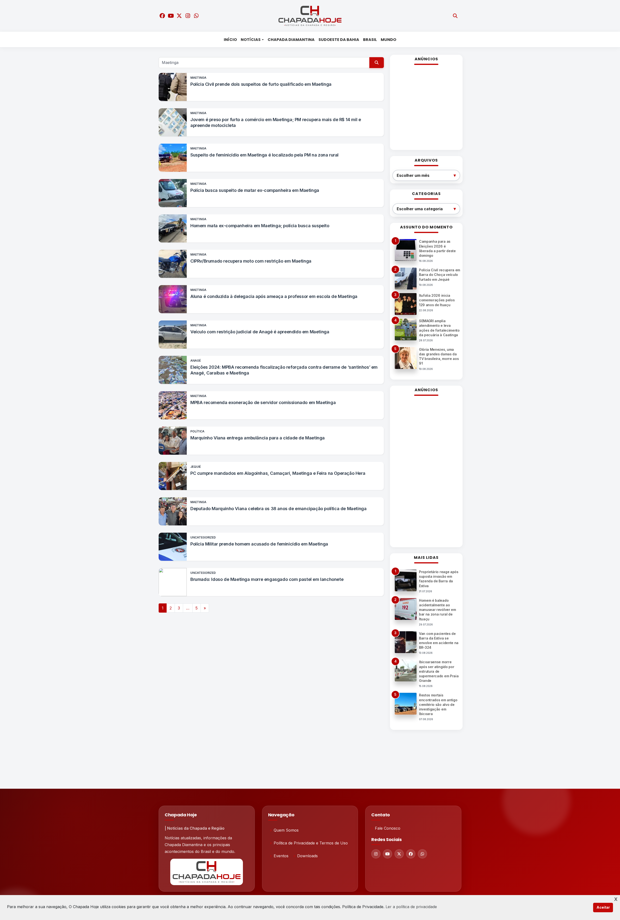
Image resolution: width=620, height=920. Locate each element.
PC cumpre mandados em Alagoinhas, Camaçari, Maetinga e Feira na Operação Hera (277, 473)
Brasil (370, 39)
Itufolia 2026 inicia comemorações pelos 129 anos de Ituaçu (437, 300)
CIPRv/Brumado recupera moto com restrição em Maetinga (250, 261)
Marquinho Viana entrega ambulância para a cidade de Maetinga (257, 437)
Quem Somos (286, 830)
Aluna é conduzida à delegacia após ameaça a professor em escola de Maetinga (273, 296)
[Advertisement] (426, 109)
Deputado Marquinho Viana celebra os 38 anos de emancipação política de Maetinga (278, 508)
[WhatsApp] (422, 853)
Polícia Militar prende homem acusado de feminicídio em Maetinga (259, 543)
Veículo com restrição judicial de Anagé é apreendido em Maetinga (259, 331)
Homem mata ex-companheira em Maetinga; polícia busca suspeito (259, 225)
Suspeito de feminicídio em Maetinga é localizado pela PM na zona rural (264, 154)
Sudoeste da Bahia (338, 39)
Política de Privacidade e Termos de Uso (311, 843)
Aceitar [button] (603, 907)
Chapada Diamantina (291, 39)
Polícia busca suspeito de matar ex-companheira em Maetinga (254, 190)
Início (230, 39)
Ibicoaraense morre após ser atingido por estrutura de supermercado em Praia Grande (438, 671)
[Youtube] (387, 853)
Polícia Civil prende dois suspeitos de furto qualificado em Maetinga (261, 84)
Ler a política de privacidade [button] (411, 906)
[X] (399, 853)
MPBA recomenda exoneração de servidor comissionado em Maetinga (263, 402)
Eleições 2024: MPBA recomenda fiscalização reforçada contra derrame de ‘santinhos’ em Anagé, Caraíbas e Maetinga (284, 370)
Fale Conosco (387, 828)
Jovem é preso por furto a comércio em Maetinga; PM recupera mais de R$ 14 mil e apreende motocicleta (275, 122)
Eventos (281, 855)
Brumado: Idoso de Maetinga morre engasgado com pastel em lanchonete (266, 579)
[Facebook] (410, 853)
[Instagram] (375, 853)
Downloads (307, 855)
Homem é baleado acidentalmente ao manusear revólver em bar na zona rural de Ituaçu (437, 609)
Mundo (388, 39)
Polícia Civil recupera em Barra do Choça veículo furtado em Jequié (439, 274)
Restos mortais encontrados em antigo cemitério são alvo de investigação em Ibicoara (438, 704)
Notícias (251, 39)
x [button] (616, 898)
